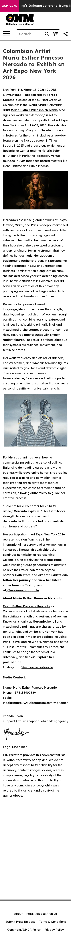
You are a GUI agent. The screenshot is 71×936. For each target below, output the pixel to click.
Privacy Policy (54, 929)
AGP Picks (9, 5)
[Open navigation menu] (6, 33)
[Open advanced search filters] (55, 34)
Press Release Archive (41, 913)
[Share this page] (65, 33)
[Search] (46, 34)
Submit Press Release (20, 921)
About (18, 913)
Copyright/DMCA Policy (24, 929)
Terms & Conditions (52, 921)
